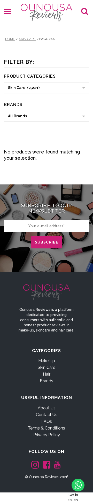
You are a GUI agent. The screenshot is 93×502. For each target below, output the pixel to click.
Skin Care (27, 39)
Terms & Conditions (46, 428)
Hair (46, 374)
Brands (46, 380)
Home (10, 39)
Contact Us (46, 414)
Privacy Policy (46, 434)
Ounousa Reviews (44, 477)
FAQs (46, 421)
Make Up (46, 360)
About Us (47, 408)
